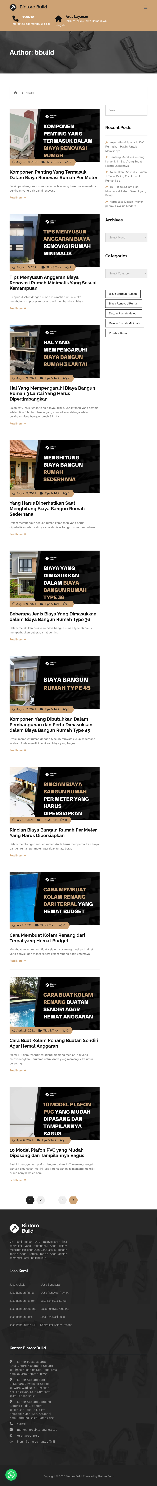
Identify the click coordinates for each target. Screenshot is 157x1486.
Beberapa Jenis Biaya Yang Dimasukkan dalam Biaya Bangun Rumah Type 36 (53, 616)
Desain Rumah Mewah (123, 313)
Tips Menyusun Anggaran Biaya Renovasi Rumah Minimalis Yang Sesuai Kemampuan (53, 282)
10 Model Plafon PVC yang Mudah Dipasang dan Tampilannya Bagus (47, 1152)
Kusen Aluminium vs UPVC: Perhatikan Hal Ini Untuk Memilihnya (125, 146)
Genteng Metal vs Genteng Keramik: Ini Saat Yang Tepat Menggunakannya (125, 161)
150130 (28, 17)
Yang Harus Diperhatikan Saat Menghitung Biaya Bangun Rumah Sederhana (47, 508)
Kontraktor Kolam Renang (56, 1324)
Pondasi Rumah (119, 333)
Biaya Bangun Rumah (123, 294)
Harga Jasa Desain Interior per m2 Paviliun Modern (124, 204)
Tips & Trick (54, 162)
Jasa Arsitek (17, 1284)
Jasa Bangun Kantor (22, 1300)
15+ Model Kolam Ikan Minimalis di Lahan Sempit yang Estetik (125, 191)
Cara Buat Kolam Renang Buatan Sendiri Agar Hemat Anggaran (54, 1043)
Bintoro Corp (105, 1476)
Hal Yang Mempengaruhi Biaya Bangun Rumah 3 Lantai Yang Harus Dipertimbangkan (52, 393)
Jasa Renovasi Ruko (52, 1316)
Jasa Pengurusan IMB (23, 1324)
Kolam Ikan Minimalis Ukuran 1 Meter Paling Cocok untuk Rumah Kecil (126, 176)
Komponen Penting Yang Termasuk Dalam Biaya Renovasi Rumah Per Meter (53, 174)
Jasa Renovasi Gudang (55, 1308)
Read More (16, 197)
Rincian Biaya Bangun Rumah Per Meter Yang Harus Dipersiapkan (53, 832)
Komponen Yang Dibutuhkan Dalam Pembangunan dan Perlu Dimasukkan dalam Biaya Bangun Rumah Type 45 (51, 724)
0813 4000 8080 (28, 1435)
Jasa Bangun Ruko (21, 1316)
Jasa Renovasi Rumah (55, 1292)
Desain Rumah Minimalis (125, 323)
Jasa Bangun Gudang (23, 1308)
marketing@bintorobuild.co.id (31, 24)
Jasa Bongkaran (51, 1284)
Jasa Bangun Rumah (22, 1292)
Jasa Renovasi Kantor (54, 1300)
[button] (11, 1475)
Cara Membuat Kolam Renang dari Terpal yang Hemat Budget (47, 937)
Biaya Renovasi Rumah (123, 303)
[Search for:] (126, 107)
